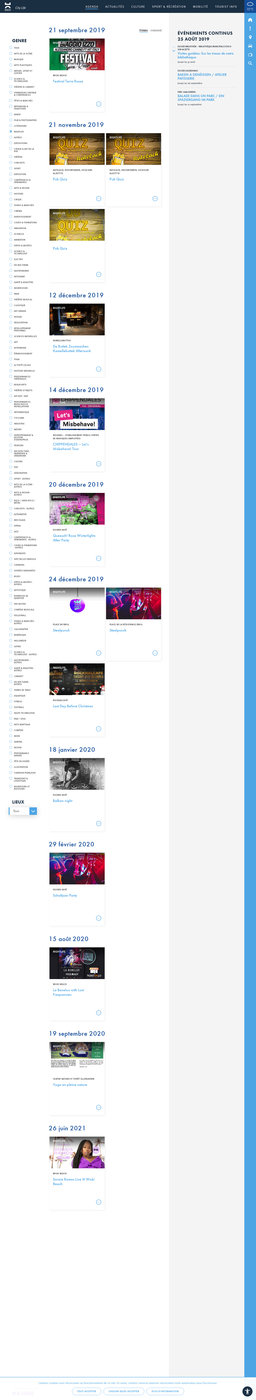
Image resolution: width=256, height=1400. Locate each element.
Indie (16, 293)
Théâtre (18, 156)
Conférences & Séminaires (22, 181)
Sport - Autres (22, 478)
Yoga (17, 359)
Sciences (19, 233)
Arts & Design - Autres (22, 493)
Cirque (18, 199)
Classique (19, 305)
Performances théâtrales (22, 377)
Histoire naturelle (24, 370)
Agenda (92, 6)
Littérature (20, 125)
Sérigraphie (20, 472)
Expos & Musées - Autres (23, 583)
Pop (16, 467)
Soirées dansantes (24, 570)
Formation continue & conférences (25, 93)
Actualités (114, 6)
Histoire (18, 193)
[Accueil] (250, 19)
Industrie (19, 423)
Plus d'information (165, 1391)
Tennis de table (22, 689)
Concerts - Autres (24, 508)
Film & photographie (25, 120)
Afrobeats (20, 553)
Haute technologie (24, 712)
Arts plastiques (23, 65)
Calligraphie (21, 629)
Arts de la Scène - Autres (24, 485)
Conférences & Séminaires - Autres (25, 538)
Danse (17, 114)
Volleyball (20, 615)
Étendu (143, 30)
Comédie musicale (24, 609)
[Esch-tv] (250, 54)
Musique (19, 59)
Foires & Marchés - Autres (24, 622)
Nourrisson (21, 288)
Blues (17, 576)
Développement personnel (22, 329)
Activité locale (22, 365)
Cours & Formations (25, 222)
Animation (19, 239)
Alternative (20, 514)
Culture (138, 6)
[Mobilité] (250, 45)
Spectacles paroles (25, 559)
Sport (17, 168)
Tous (16, 47)
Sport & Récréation (169, 6)
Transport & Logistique (21, 779)
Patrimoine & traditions (21, 107)
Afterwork (20, 347)
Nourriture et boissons (22, 787)
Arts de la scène (23, 53)
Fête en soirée (22, 761)
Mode (17, 735)
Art (16, 342)
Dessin (17, 747)
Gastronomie (21, 270)
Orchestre (20, 603)
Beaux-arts (20, 384)
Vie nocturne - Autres (22, 683)
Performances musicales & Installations (22, 404)
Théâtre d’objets (23, 390)
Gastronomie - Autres (22, 661)
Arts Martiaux (22, 724)
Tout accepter (86, 1391)
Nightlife (19, 131)
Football (19, 707)
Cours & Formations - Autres (25, 546)
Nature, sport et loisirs (23, 72)
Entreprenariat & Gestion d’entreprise (23, 437)
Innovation (20, 228)
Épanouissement (23, 353)
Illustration (21, 767)
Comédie (18, 730)
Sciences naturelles (25, 336)
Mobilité (200, 6)
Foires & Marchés (24, 205)
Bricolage (19, 520)
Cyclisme (19, 417)
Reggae (18, 316)
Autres (18, 137)
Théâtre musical (23, 299)
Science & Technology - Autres (25, 653)
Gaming (18, 741)
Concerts (19, 162)
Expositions (20, 143)
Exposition (20, 174)
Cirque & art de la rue (24, 150)
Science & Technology (20, 252)
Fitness (18, 701)
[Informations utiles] (250, 27)
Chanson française (25, 772)
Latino (17, 646)
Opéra (17, 525)
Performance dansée (21, 754)
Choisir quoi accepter (124, 1391)
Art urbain (20, 311)
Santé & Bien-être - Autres (24, 669)
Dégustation (21, 322)
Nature (18, 429)
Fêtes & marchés (23, 100)
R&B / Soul (20, 718)
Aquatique (19, 695)
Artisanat (19, 276)
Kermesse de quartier (21, 597)
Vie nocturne (21, 265)
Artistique (20, 590)
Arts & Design (21, 187)
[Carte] (250, 36)
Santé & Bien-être (23, 282)
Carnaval (19, 564)
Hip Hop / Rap (21, 396)
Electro (18, 259)
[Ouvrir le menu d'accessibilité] (247, 1391)
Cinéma (18, 210)
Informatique (21, 412)
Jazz (16, 531)
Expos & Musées (23, 245)
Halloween (20, 640)
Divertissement (22, 216)
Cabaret (18, 676)
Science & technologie (21, 80)
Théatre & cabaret (24, 86)
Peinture (19, 445)
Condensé (156, 30)
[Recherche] (250, 62)
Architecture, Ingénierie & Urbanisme (22, 453)
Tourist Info (226, 6)
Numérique (20, 634)
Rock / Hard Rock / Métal (24, 501)
